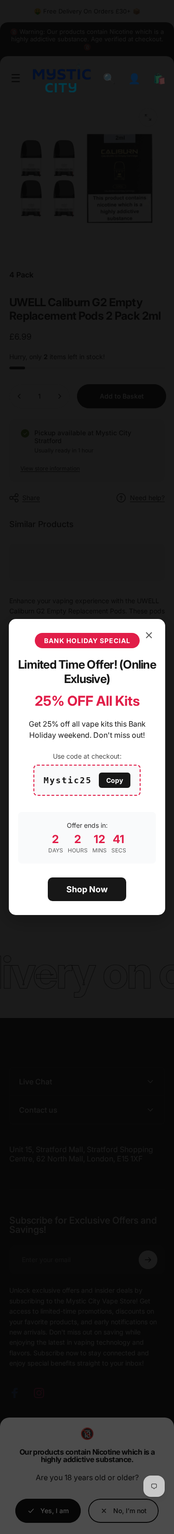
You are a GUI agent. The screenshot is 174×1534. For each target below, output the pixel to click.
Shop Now (87, 889)
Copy (114, 780)
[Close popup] (149, 635)
